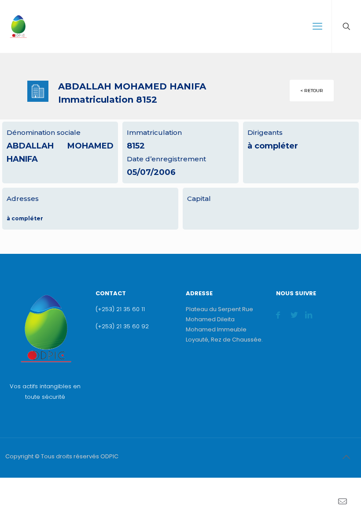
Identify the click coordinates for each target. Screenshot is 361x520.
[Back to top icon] (346, 457)
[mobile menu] (317, 26)
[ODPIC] (18, 26)
